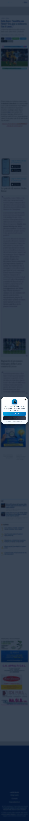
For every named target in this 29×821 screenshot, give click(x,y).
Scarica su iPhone (14, 418)
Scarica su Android (14, 413)
